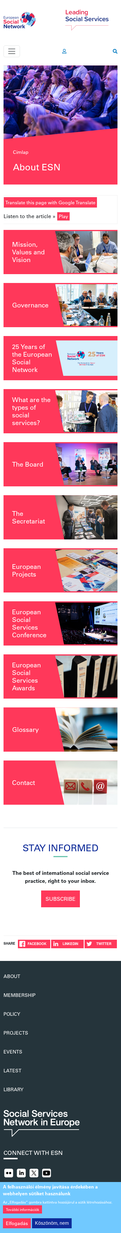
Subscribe (60, 898)
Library (13, 1089)
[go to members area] (64, 51)
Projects (16, 1033)
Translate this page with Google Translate (50, 202)
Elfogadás (17, 1223)
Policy (12, 1014)
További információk (22, 1209)
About (12, 976)
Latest (12, 1070)
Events (13, 1051)
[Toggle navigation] (12, 51)
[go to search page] (115, 51)
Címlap (20, 152)
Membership (20, 995)
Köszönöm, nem (52, 1223)
